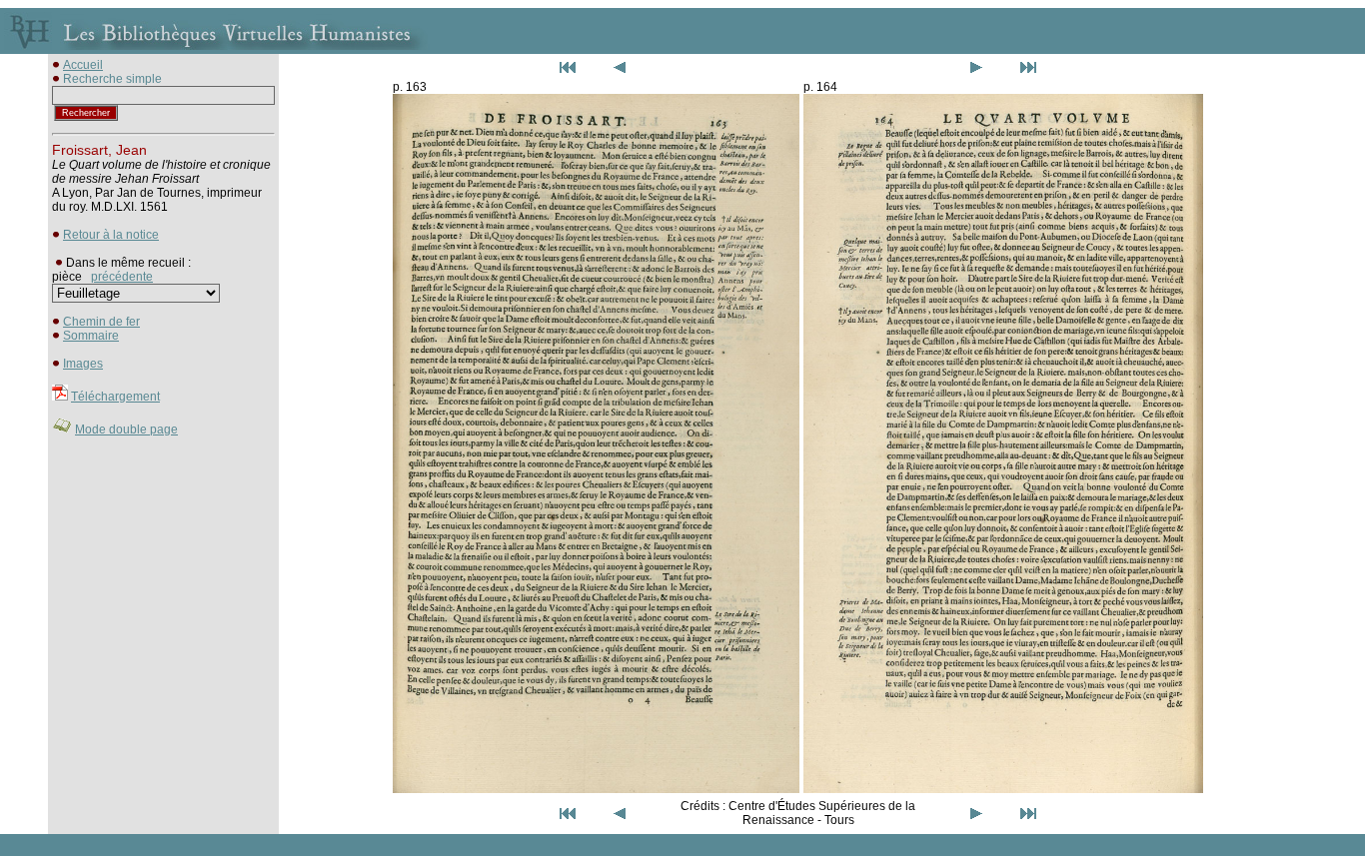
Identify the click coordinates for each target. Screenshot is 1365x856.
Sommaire (91, 336)
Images (83, 364)
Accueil (83, 65)
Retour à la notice (111, 235)
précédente (122, 277)
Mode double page (126, 429)
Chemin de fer (101, 322)
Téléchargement (115, 397)
